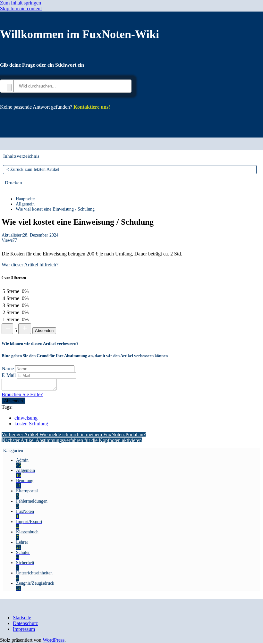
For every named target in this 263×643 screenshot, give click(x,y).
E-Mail (9, 375)
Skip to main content (21, 8)
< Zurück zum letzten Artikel (32, 169)
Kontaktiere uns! (91, 107)
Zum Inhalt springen (20, 2)
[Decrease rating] (7, 328)
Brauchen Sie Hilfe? (22, 394)
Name (8, 368)
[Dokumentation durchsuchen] (9, 87)
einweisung (26, 418)
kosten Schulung (31, 423)
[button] (13, 182)
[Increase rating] (24, 328)
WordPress (53, 640)
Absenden (44, 330)
